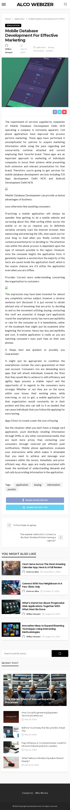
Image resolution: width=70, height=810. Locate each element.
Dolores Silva (32, 572)
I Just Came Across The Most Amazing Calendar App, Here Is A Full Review (43, 566)
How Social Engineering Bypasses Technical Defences (39, 714)
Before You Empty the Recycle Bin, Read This (43, 729)
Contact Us (27, 793)
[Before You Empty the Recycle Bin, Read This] (11, 732)
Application (13, 25)
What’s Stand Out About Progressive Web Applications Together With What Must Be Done (43, 606)
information (38, 50)
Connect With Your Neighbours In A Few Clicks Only (42, 585)
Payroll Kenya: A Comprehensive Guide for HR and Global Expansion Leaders (44, 744)
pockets (49, 50)
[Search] (65, 4)
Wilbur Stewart (9, 51)
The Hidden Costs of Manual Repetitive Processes (30, 701)
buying (51, 47)
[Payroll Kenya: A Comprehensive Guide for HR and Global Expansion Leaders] (11, 747)
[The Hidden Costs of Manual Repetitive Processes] (35, 690)
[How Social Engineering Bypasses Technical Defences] (11, 717)
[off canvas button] (4, 4)
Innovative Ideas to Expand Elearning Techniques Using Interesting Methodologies (43, 628)
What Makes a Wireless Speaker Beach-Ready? (43, 759)
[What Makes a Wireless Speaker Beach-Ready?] (11, 762)
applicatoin (41, 47)
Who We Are (41, 793)
